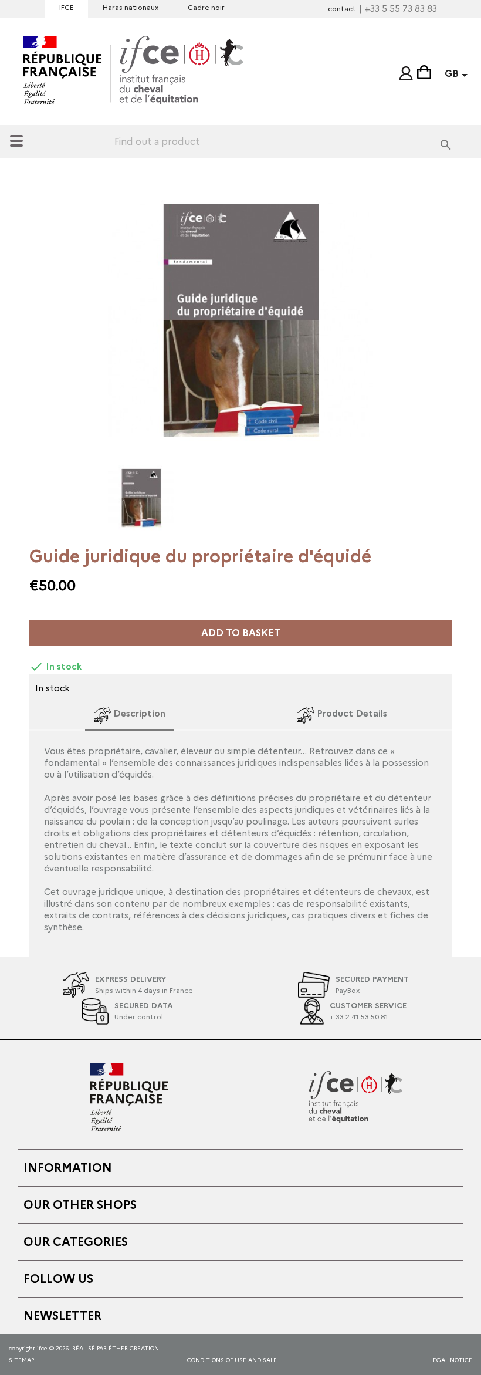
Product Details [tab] (350, 713)
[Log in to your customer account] (406, 70)
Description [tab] (138, 713)
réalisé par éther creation (115, 1348)
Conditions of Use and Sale (232, 1360)
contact (342, 8)
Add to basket (240, 632)
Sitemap (21, 1360)
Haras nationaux (130, 7)
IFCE (66, 7)
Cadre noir (206, 7)
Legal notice (451, 1360)
